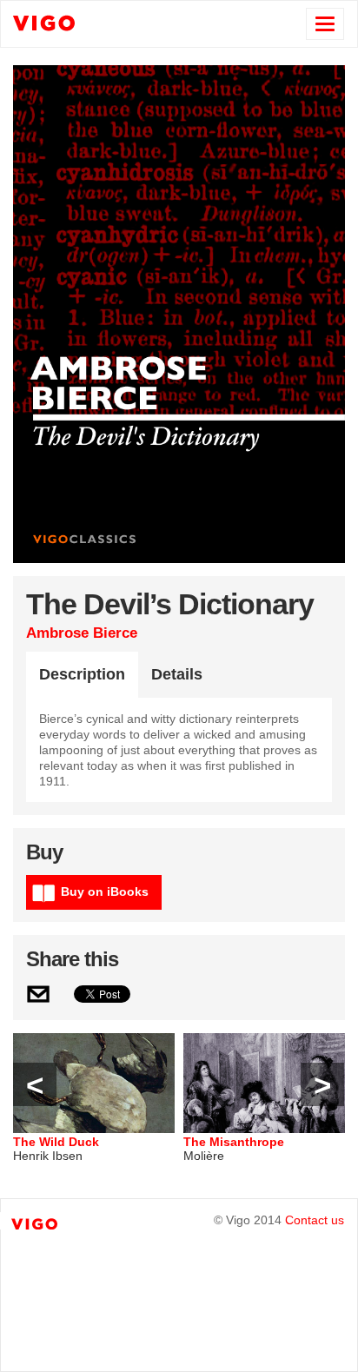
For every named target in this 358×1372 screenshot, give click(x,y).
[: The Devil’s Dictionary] (39, 998)
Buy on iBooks (105, 891)
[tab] (82, 675)
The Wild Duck (56, 1142)
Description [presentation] (82, 674)
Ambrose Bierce (81, 633)
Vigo (83, 22)
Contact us (314, 1220)
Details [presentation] (176, 674)
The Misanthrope (233, 1142)
